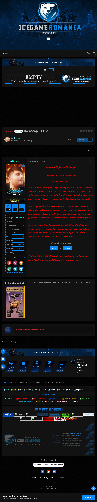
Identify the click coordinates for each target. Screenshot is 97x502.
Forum (57, 436)
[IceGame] (26, 439)
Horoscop (29, 140)
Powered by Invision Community (48, 488)
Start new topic (87, 150)
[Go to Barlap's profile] (7, 139)
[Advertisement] (48, 109)
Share (72, 139)
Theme (32, 477)
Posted (36, 161)
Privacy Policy (43, 477)
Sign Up (67, 248)
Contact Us (53, 477)
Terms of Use (33, 498)
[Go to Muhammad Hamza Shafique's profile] (73, 361)
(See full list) (59, 382)
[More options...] (90, 161)
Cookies (62, 477)
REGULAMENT (58, 441)
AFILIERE (57, 438)
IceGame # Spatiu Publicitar (48, 62)
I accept (89, 497)
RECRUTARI (57, 443)
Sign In (54, 248)
